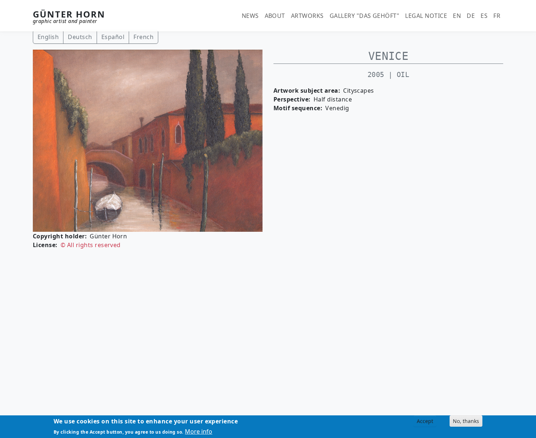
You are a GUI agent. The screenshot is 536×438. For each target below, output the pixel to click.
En (457, 16)
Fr (496, 16)
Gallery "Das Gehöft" (365, 16)
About (275, 16)
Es (484, 16)
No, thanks (466, 421)
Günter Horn (69, 14)
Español (112, 37)
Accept (425, 421)
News (250, 16)
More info (198, 431)
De (471, 16)
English (48, 37)
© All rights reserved (91, 245)
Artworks (307, 16)
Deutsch (80, 37)
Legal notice (426, 16)
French (143, 37)
